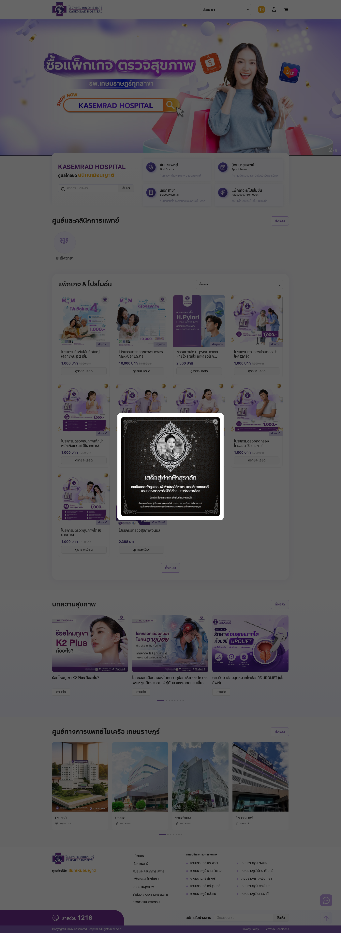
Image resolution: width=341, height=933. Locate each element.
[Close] (215, 421)
